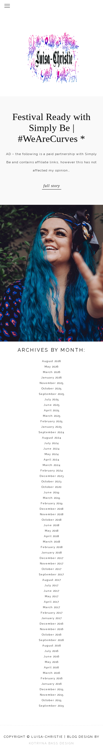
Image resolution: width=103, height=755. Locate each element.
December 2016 (51, 623)
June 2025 (52, 404)
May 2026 (51, 366)
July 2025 (51, 399)
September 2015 (51, 705)
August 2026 (51, 361)
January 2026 (51, 377)
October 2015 (52, 700)
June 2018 (51, 525)
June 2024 (51, 448)
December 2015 (51, 689)
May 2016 (52, 661)
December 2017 (51, 557)
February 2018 (52, 547)
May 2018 (52, 530)
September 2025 (51, 393)
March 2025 (51, 415)
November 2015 (51, 694)
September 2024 (51, 432)
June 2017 (51, 590)
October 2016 (52, 634)
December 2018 (51, 508)
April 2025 (51, 410)
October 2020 (51, 486)
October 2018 (52, 519)
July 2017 (51, 585)
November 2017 (51, 563)
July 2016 (51, 650)
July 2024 (51, 443)
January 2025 (51, 426)
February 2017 (52, 612)
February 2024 (51, 470)
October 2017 (52, 568)
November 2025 (51, 382)
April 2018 (51, 536)
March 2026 (51, 372)
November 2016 (51, 629)
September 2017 (51, 574)
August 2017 (51, 579)
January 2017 (51, 618)
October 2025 (51, 388)
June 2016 (51, 656)
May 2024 (51, 454)
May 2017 (52, 596)
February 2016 (52, 678)
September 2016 (51, 640)
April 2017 (51, 601)
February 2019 (52, 503)
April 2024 (51, 459)
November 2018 (51, 514)
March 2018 (51, 541)
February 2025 (51, 421)
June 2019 (51, 492)
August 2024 (51, 437)
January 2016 (51, 683)
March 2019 (51, 497)
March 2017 (51, 607)
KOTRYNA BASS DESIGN (51, 743)
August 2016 (51, 645)
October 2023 (51, 481)
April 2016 (51, 667)
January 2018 (51, 552)
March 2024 (51, 465)
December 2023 (52, 475)
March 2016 (51, 672)
